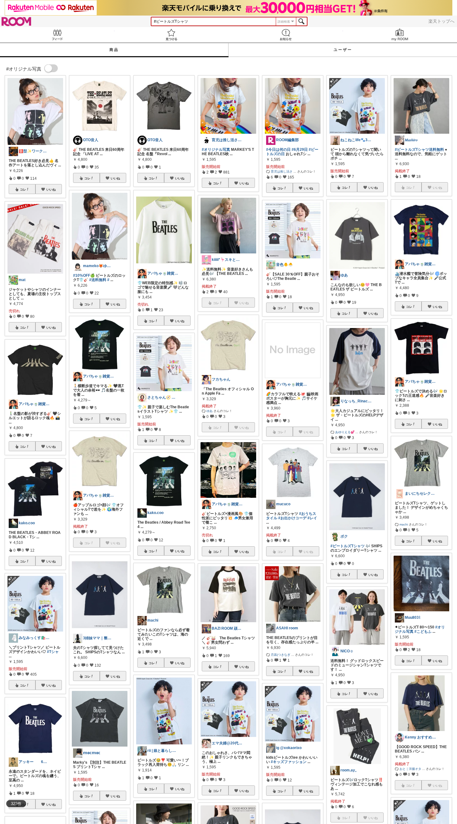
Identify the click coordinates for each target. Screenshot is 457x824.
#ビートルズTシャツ (347, 546)
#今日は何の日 (278, 149)
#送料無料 (97, 280)
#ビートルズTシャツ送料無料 (419, 149)
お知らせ (285, 34)
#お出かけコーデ (292, 518)
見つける (171, 34)
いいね (51, 189)
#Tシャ (53, 652)
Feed (57, 34)
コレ (23, 189)
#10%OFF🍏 (84, 275)
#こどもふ (423, 631)
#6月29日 (300, 149)
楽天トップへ (441, 21)
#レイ (312, 518)
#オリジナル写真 (216, 149)
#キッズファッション (289, 762)
